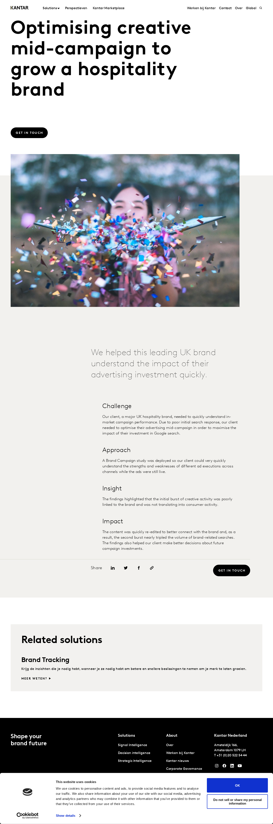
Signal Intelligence (132, 745)
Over (239, 8)
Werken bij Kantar (201, 8)
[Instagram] (216, 766)
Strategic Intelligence (134, 761)
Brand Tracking (45, 660)
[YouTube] (232, 766)
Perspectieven (76, 8)
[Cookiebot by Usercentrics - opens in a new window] (27, 815)
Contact (225, 8)
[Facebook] (224, 766)
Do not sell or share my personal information (237, 801)
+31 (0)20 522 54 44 (232, 755)
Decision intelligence (134, 753)
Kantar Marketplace (109, 8)
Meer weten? (34, 678)
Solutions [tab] (50, 8)
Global (251, 8)
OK (237, 785)
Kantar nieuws (177, 761)
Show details (65, 815)
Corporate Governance (184, 769)
